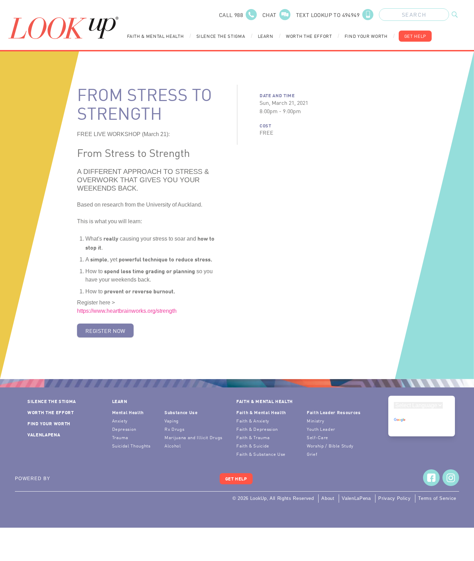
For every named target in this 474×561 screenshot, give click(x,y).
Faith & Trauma (253, 437)
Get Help (415, 36)
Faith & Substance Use (261, 454)
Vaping (171, 420)
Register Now (105, 330)
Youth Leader (321, 429)
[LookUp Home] (63, 28)
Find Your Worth (366, 36)
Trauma (120, 437)
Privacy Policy (394, 498)
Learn (265, 36)
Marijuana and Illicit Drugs (193, 437)
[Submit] (454, 14)
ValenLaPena (43, 434)
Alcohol (172, 445)
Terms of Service (437, 498)
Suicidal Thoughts (131, 445)
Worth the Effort (309, 36)
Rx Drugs (174, 429)
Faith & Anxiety (252, 420)
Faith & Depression (257, 429)
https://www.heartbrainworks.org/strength (127, 311)
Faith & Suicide (252, 445)
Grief (312, 454)
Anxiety (120, 420)
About (327, 498)
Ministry (315, 420)
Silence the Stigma (220, 36)
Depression (124, 429)
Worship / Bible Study (330, 445)
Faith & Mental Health (155, 36)
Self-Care (317, 437)
